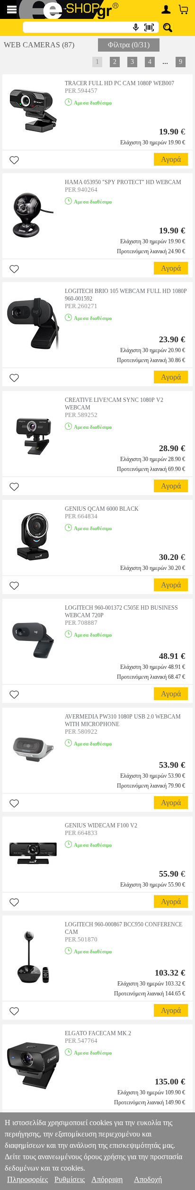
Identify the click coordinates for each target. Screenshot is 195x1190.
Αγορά (171, 159)
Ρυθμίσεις (69, 1179)
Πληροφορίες (27, 1179)
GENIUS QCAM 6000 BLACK (102, 509)
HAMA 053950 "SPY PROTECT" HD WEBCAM (123, 182)
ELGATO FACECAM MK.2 (98, 1033)
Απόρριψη (107, 1179)
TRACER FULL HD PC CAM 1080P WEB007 (119, 83)
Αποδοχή (148, 1179)
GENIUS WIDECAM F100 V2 (101, 825)
